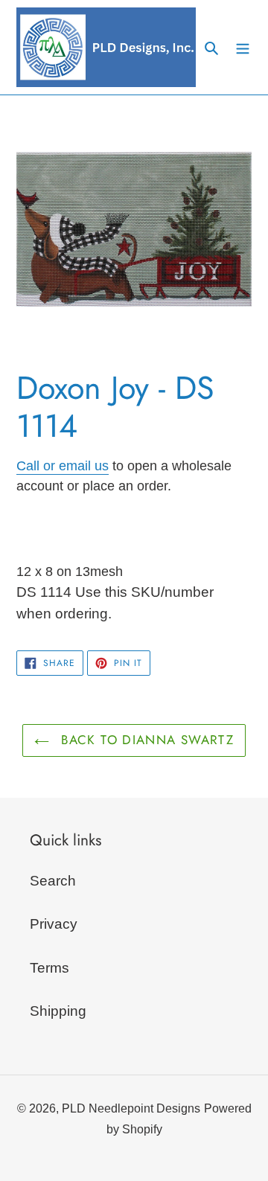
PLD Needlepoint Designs (131, 1108)
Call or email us (62, 465)
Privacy (53, 924)
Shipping (58, 1011)
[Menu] (242, 47)
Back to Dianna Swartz (145, 740)
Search (53, 881)
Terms (49, 968)
